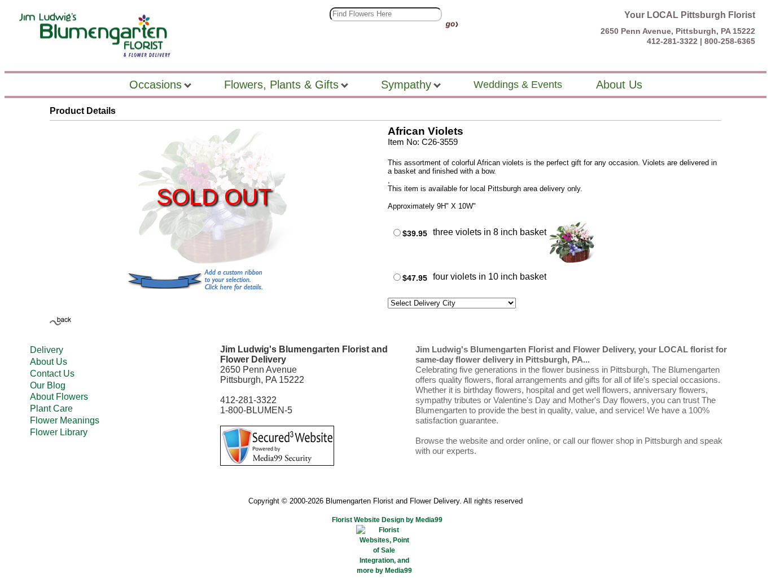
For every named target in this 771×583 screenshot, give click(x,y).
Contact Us (52, 373)
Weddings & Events (518, 84)
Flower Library (58, 432)
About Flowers (59, 396)
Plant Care (51, 408)
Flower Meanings (64, 420)
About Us (48, 361)
